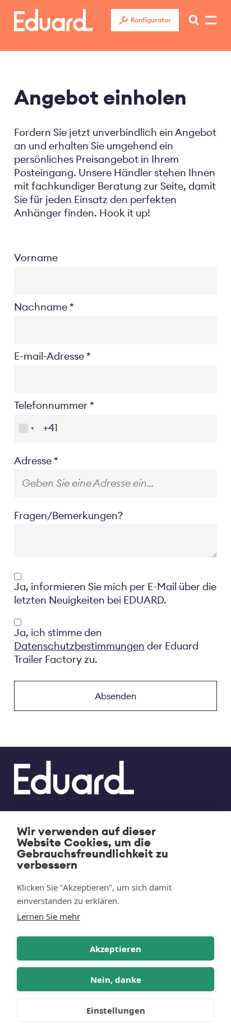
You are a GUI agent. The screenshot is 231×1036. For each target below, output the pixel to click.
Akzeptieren (115, 948)
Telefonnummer (50, 405)
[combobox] (26, 428)
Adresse (33, 460)
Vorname (36, 257)
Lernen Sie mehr (48, 916)
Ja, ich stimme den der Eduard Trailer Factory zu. (106, 646)
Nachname (40, 306)
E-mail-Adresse (49, 356)
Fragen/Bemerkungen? (68, 515)
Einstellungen (115, 1010)
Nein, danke (115, 979)
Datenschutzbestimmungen (79, 645)
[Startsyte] (53, 20)
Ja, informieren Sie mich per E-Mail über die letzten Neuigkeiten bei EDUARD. (115, 593)
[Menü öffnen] (190, 20)
